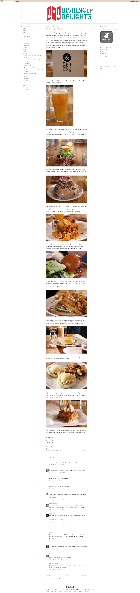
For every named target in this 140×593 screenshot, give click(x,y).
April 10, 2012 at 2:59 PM (57, 569)
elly (50, 532)
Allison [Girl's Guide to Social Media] (57, 523)
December (26, 36)
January (26, 80)
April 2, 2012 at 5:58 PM (56, 499)
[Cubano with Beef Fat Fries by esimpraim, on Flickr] (66, 316)
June (25, 49)
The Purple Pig (27, 63)
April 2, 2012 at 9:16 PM (56, 540)
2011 (24, 83)
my (49, 32)
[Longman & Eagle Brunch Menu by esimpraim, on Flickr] (66, 77)
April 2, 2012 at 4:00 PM (56, 480)
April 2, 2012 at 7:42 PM (56, 509)
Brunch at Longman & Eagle (30, 73)
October (26, 41)
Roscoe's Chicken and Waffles (30, 67)
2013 (24, 32)
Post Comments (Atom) (57, 578)
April (25, 53)
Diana (50, 553)
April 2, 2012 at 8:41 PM (56, 519)
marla (50, 460)
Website (47, 444)
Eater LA (102, 51)
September (26, 43)
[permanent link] (51, 446)
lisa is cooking (52, 544)
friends (58, 32)
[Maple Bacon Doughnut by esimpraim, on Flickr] (66, 203)
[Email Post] (60, 450)
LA (51, 32)
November (26, 39)
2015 (24, 28)
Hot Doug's (26, 57)
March (25, 76)
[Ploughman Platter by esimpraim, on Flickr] (66, 166)
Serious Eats (103, 55)
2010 (24, 85)
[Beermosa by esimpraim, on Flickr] (59, 126)
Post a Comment (49, 573)
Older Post (84, 575)
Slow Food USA (103, 57)
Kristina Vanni (52, 563)
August (26, 45)
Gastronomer (52, 484)
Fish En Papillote (28, 65)
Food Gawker (103, 53)
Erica (50, 468)
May (25, 51)
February (26, 78)
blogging (54, 32)
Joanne (50, 513)
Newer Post (48, 575)
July (25, 47)
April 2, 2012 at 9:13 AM (56, 464)
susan (50, 476)
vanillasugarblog (53, 503)
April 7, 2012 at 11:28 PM (57, 559)
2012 (24, 35)
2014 (24, 30)
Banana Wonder (52, 492)
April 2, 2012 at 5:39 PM (56, 488)
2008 (24, 89)
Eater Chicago (103, 49)
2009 (24, 87)
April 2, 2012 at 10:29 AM (57, 472)
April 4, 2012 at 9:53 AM (56, 550)
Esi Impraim (64, 589)
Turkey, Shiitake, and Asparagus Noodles (33, 55)
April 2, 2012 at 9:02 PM (56, 529)
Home (66, 575)
